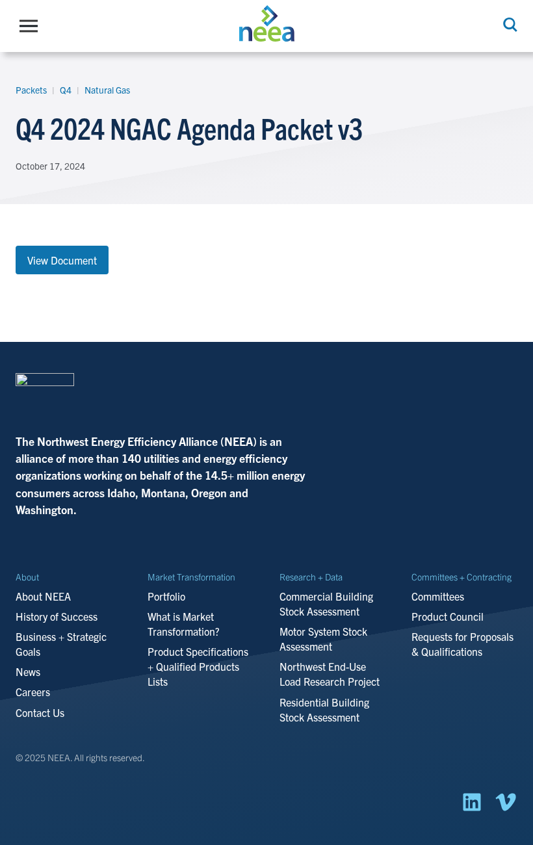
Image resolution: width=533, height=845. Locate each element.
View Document (62, 260)
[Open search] (508, 24)
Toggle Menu (32, 26)
